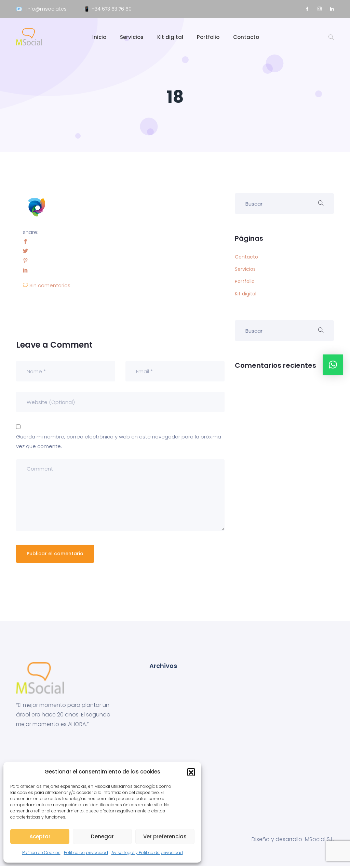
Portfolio (208, 37)
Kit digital (170, 37)
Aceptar (40, 836)
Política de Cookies (41, 852)
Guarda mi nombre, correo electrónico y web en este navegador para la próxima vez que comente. (118, 441)
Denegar (102, 836)
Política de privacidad (86, 852)
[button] (191, 771)
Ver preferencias (165, 836)
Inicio (99, 37)
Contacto (246, 37)
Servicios (132, 37)
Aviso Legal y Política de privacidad (147, 852)
